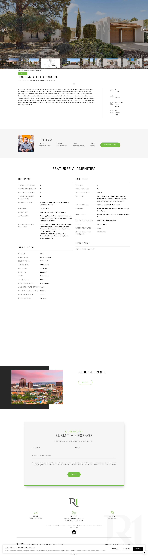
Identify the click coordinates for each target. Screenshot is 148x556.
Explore (85, 382)
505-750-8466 (62, 146)
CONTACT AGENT (110, 145)
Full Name (35, 448)
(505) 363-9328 (112, 518)
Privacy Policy (37, 465)
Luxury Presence (57, 544)
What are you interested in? (41, 455)
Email (77, 448)
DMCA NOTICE (74, 527)
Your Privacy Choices (74, 554)
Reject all (115, 549)
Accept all (138, 549)
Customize (126, 549)
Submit (74, 474)
